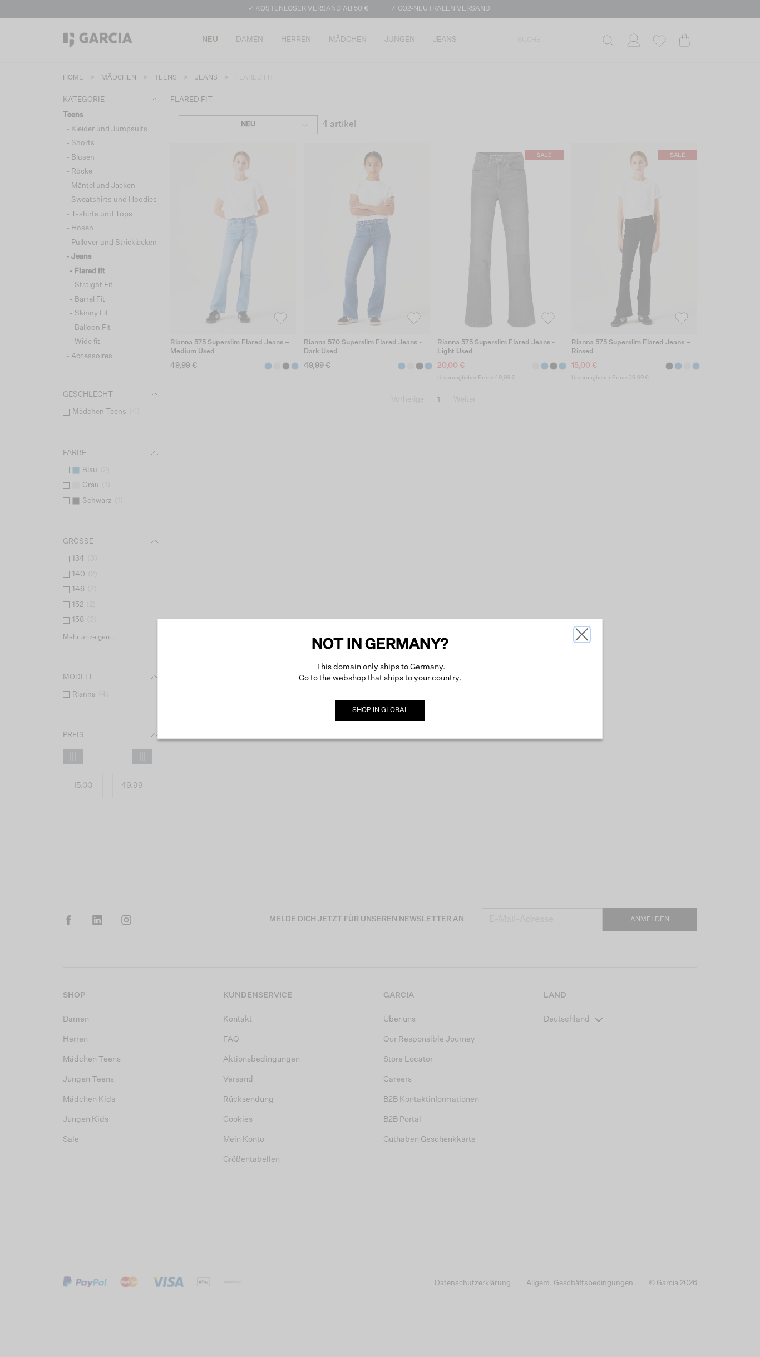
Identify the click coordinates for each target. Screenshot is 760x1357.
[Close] (582, 634)
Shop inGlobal (380, 710)
